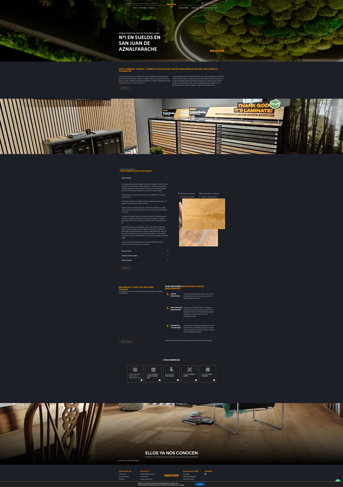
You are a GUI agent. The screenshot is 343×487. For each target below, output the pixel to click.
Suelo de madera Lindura (129, 255)
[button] (145, 178)
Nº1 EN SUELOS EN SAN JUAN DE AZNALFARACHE (140, 43)
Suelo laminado (126, 178)
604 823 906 (211, 3)
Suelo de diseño (126, 260)
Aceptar (200, 484)
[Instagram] (205, 474)
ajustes (182, 485)
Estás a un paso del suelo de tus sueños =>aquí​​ (139, 33)
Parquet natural (126, 251)
